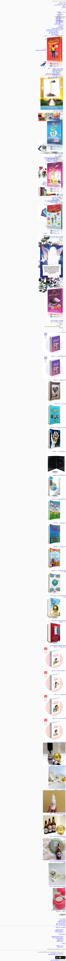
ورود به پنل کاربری (61, 3)
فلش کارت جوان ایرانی (58, 110)
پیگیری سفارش (59, 941)
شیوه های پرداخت (59, 931)
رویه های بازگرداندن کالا (58, 937)
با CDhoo (63, 943)
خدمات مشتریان (61, 934)
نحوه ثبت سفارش (59, 929)
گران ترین (61, 29)
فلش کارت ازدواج (59, 152)
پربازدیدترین (60, 26)
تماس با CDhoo (59, 945)
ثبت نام (55, 4)
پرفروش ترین (60, 27)
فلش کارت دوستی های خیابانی (56, 236)
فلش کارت (58, 19)
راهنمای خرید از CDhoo (60, 927)
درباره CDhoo (60, 946)
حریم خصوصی (60, 939)
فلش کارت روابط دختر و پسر (56, 320)
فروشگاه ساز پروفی (54, 959)
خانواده (61, 14)
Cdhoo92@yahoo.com (52, 954)
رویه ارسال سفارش (58, 930)
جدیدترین (61, 24)
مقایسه (60, 71)
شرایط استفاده (60, 938)
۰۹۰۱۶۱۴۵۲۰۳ (53, 953)
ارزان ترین (60, 28)
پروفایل (63, 6)
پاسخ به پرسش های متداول (57, 936)
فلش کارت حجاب (59, 278)
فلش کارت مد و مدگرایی (57, 68)
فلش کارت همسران (58, 194)
